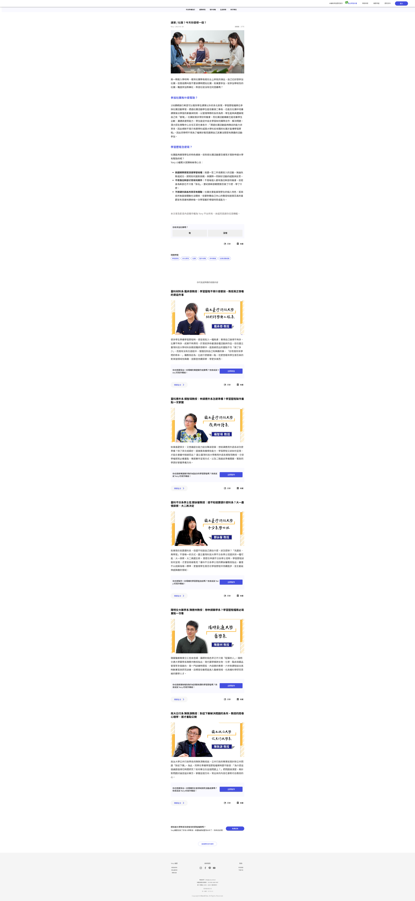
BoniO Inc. (205, 896)
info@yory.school (210, 880)
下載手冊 (240, 870)
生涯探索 (223, 9)
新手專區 (234, 9)
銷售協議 (174, 872)
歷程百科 (388, 3)
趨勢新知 (202, 9)
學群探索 (365, 3)
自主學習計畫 (352, 3)
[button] (175, 258)
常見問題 (240, 867)
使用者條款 (174, 867)
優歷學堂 (376, 3)
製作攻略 (213, 9)
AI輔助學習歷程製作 (336, 3)
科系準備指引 (190, 9)
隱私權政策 (174, 870)
